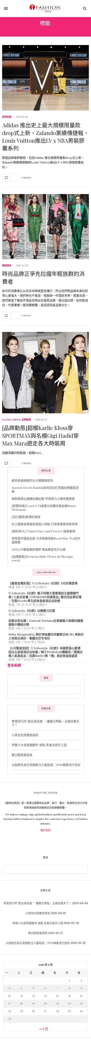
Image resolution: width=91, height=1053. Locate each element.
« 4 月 (43, 1029)
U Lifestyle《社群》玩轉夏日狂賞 (31, 611)
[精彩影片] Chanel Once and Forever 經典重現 (43, 531)
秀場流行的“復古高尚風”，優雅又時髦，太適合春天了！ (37, 903)
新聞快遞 (6, 117)
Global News (11, 420)
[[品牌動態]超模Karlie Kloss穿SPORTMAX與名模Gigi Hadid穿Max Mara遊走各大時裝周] (45, 372)
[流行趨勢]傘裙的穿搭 (26, 517)
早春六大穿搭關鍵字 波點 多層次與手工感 (39, 745)
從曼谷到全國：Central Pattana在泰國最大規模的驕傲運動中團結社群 (45, 622)
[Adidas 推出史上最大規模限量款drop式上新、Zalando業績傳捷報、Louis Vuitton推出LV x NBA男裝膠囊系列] (45, 78)
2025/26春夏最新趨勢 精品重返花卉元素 (39, 549)
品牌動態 (26, 420)
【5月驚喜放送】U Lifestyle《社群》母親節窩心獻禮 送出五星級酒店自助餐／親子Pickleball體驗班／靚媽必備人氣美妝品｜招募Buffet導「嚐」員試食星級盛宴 (45, 652)
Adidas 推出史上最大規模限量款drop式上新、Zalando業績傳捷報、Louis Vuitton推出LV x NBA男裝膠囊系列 (45, 136)
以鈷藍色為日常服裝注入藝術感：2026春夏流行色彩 (46, 765)
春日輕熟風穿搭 (22, 755)
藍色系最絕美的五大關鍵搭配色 (32, 480)
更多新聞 (14, 665)
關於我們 (45, 830)
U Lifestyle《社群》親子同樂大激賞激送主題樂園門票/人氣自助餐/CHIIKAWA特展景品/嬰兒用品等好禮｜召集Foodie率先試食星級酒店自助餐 (44, 597)
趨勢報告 (6, 265)
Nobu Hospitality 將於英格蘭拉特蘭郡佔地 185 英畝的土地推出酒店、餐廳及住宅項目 (46, 636)
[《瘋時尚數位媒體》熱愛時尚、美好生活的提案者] (45, 8)
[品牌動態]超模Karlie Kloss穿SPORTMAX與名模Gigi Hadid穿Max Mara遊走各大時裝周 (40, 435)
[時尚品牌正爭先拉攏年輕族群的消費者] (45, 226)
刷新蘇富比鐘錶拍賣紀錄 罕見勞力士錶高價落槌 (43, 499)
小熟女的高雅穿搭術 (25, 735)
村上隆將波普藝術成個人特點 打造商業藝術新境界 (45, 524)
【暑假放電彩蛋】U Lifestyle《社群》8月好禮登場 (42, 583)
